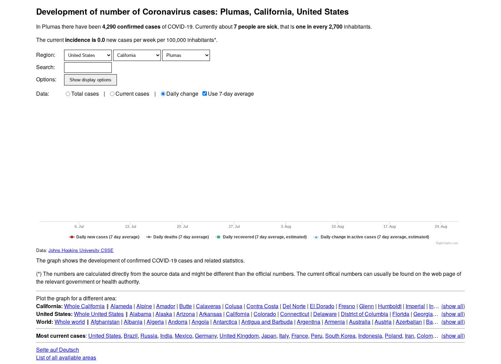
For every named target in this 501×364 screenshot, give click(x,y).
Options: (46, 79)
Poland (393, 335)
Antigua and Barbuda (267, 322)
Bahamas (437, 322)
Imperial (415, 306)
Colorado (265, 314)
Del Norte (294, 306)
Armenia (334, 322)
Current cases (132, 93)
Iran (409, 335)
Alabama (140, 314)
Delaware (325, 314)
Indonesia (370, 335)
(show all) (453, 306)
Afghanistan (105, 322)
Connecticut (294, 314)
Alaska (163, 314)
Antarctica (225, 322)
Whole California (84, 306)
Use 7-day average (231, 93)
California (237, 314)
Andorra (177, 322)
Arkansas (210, 314)
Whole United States (99, 314)
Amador (165, 306)
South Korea (340, 335)
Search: (45, 67)
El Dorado (322, 306)
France (299, 335)
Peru (316, 335)
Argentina (308, 322)
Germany (206, 335)
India (166, 335)
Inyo (434, 306)
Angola (200, 322)
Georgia (423, 314)
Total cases (85, 93)
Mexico (183, 335)
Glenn (366, 306)
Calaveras (208, 306)
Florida (400, 314)
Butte (185, 306)
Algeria (155, 322)
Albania (133, 322)
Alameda (121, 306)
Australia (359, 322)
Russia (148, 335)
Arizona (185, 314)
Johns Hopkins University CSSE (80, 250)
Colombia (428, 335)
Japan (268, 335)
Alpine (144, 306)
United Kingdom (239, 335)
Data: (42, 93)
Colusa (233, 306)
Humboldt (389, 306)
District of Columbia (364, 314)
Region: (45, 55)
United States (104, 335)
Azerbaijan (409, 322)
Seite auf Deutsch (57, 349)
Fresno (346, 306)
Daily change (182, 93)
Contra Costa (262, 306)
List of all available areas (66, 357)
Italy (284, 335)
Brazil (131, 335)
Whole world (70, 322)
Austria (383, 322)
